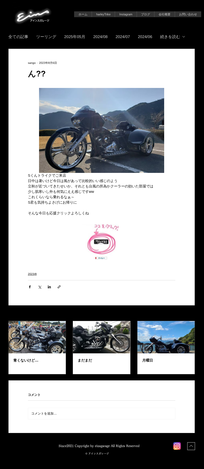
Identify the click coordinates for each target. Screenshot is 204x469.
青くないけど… (25, 360)
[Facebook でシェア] (30, 287)
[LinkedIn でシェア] (49, 287)
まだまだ (85, 360)
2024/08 (100, 36)
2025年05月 (74, 36)
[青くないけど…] (37, 337)
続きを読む (170, 36)
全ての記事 (18, 36)
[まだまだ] (101, 337)
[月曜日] (166, 337)
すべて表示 (188, 313)
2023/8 (32, 274)
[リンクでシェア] (59, 287)
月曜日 (147, 360)
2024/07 (123, 36)
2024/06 (145, 36)
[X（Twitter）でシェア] (39, 287)
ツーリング (46, 36)
